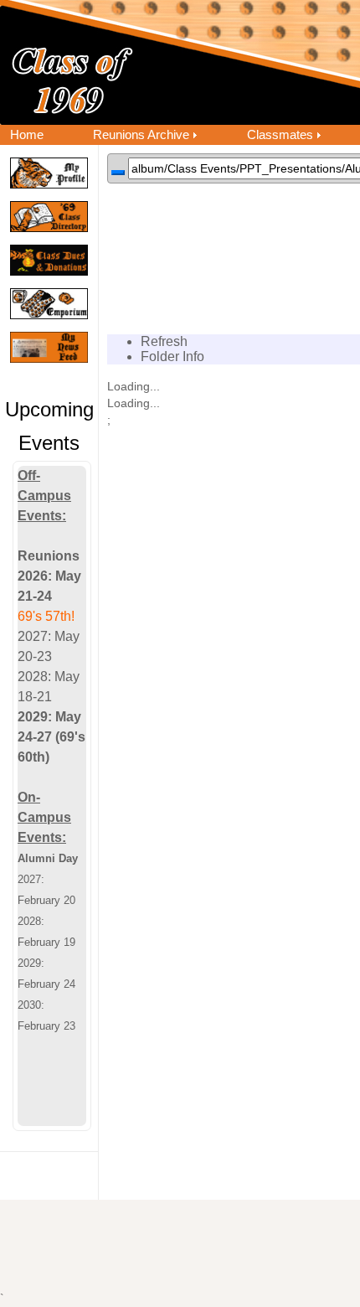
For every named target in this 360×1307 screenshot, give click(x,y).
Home (27, 135)
